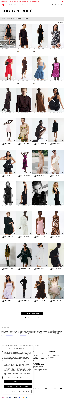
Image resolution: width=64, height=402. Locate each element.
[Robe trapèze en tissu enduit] (40, 193)
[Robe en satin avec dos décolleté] (56, 68)
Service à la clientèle (38, 353)
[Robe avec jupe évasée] (40, 68)
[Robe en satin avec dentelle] (24, 255)
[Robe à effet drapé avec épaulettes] (40, 287)
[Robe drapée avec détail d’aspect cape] (40, 130)
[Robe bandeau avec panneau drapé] (8, 287)
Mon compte (35, 355)
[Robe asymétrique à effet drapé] (56, 193)
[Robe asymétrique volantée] (56, 162)
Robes (37, 345)
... (35, 317)
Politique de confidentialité (39, 358)
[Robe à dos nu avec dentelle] (8, 193)
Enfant (21, 4)
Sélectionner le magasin (21, 18)
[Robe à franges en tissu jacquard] (8, 100)
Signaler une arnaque (38, 364)
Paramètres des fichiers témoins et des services (18, 391)
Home (26, 4)
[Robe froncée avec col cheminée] (24, 287)
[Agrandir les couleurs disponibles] (18, 51)
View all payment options (33, 397)
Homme (16, 4)
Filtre (59, 22)
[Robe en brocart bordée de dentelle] (40, 100)
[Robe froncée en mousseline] (24, 100)
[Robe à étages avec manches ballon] (8, 223)
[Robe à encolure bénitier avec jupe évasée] (56, 100)
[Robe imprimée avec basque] (8, 162)
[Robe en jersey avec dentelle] (40, 36)
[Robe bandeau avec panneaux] (8, 130)
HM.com (3, 345)
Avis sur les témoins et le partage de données (18, 377)
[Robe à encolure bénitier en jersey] (8, 255)
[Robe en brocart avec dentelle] (40, 162)
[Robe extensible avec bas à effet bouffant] (8, 36)
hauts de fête (23, 335)
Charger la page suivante (32, 313)
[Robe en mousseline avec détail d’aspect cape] (24, 36)
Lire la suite (50, 357)
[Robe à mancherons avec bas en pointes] (8, 68)
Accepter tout (17, 381)
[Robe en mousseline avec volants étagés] (56, 287)
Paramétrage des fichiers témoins (40, 370)
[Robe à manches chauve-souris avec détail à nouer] (56, 130)
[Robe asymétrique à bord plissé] (24, 193)
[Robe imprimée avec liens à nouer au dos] (56, 36)
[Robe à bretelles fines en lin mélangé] (40, 223)
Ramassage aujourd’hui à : (8, 18)
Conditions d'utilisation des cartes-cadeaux (39, 363)
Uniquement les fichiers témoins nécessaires (17, 386)
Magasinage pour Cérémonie (18, 345)
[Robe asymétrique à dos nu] (24, 162)
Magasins (34, 357)
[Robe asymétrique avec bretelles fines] (56, 223)
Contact (34, 360)
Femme (10, 4)
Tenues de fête (9, 335)
